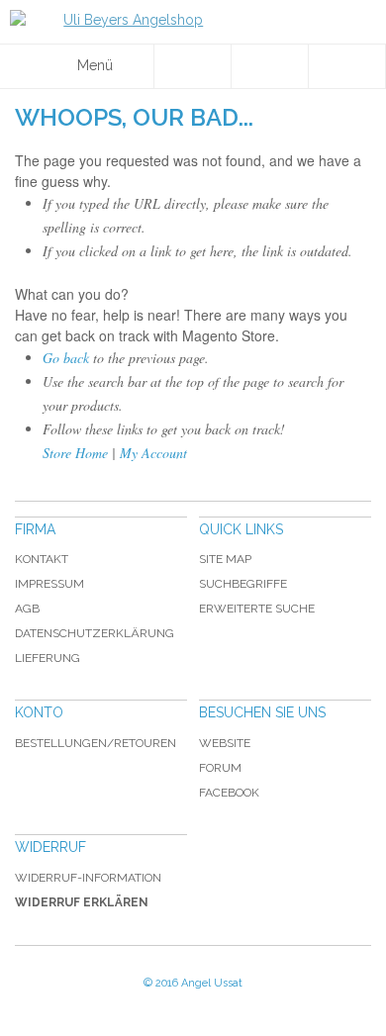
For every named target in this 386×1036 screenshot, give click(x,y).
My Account (153, 452)
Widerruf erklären (81, 902)
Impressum (49, 584)
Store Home (75, 452)
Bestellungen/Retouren (95, 743)
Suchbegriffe (243, 584)
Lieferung (47, 658)
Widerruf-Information (88, 878)
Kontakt (41, 559)
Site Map (225, 559)
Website (224, 743)
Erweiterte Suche (257, 608)
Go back (66, 357)
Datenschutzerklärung (94, 633)
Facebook (229, 793)
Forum (220, 768)
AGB (27, 608)
